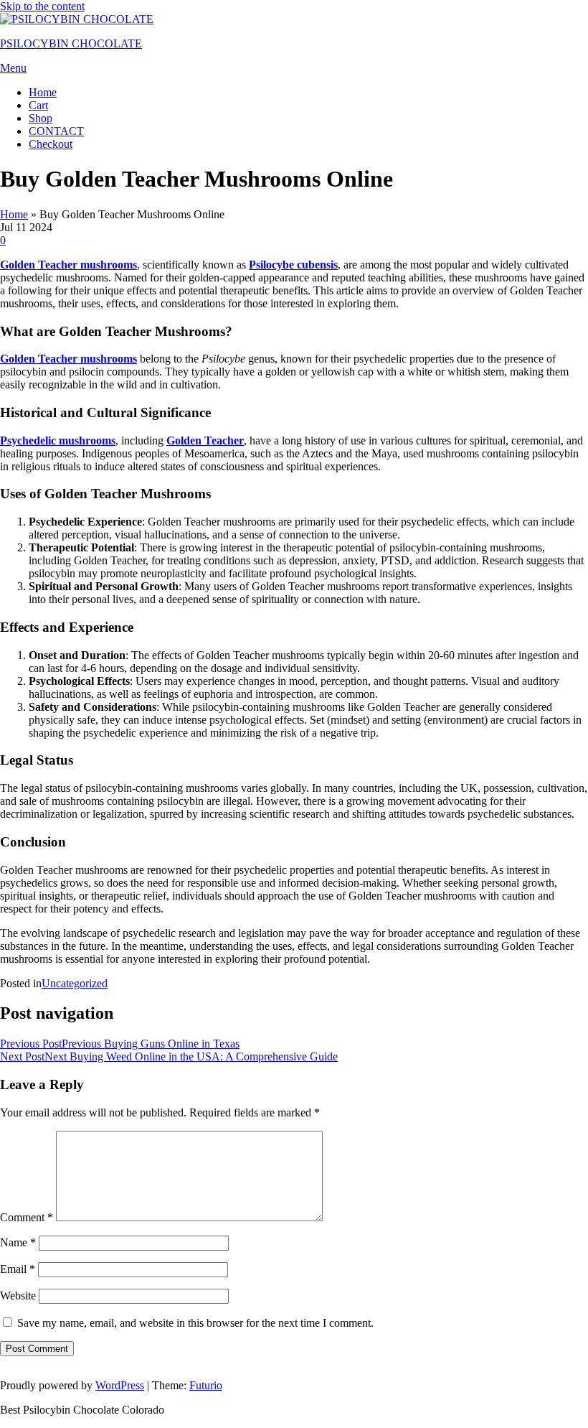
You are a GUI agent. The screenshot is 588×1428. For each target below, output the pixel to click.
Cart (38, 105)
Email (17, 1269)
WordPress (119, 1385)
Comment (26, 1217)
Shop (40, 118)
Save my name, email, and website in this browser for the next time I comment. (195, 1323)
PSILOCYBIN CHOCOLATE (71, 43)
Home (43, 92)
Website (18, 1295)
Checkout (50, 144)
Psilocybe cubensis (293, 264)
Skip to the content (42, 6)
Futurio (205, 1385)
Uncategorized (75, 983)
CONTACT (56, 131)
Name (18, 1242)
